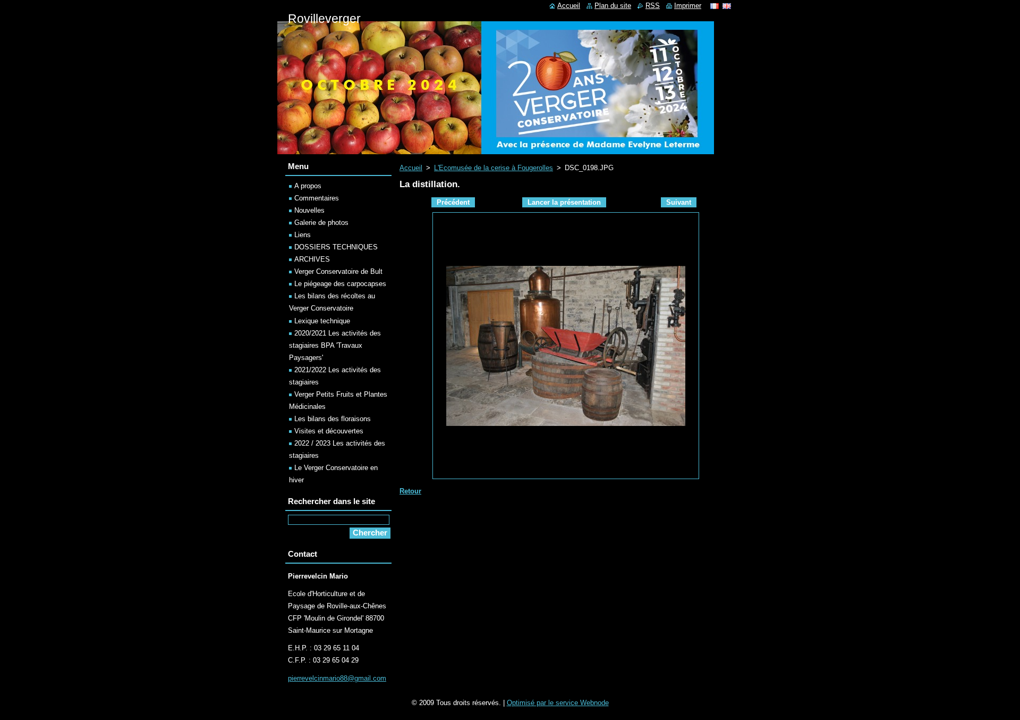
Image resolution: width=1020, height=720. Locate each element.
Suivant (678, 202)
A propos (307, 186)
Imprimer (687, 6)
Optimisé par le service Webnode (558, 703)
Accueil (411, 168)
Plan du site (612, 6)
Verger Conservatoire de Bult (338, 271)
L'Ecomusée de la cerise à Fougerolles (493, 168)
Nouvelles (309, 210)
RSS (652, 6)
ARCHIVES (312, 259)
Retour (410, 491)
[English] (726, 6)
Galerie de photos (321, 223)
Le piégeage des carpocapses (340, 284)
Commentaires (316, 198)
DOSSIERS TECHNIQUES (336, 247)
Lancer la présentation (564, 202)
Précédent (453, 202)
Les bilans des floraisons (332, 419)
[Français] (714, 6)
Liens (302, 235)
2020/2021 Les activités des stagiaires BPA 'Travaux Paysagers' (335, 345)
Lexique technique (322, 321)
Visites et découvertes (328, 431)
